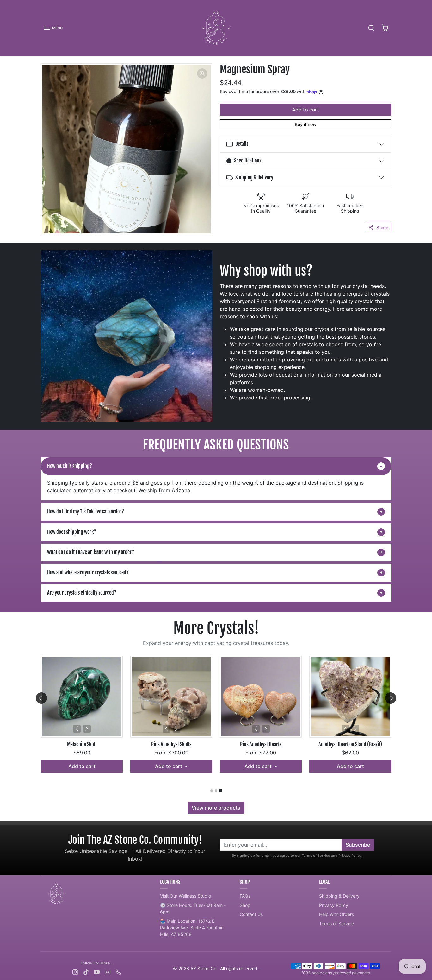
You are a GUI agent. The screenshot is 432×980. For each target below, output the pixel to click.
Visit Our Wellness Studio (185, 896)
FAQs (245, 896)
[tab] (211, 790)
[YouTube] (96, 971)
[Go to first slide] (390, 698)
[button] (53, 28)
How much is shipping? (69, 466)
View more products (216, 808)
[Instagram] (75, 971)
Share (382, 227)
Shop (245, 905)
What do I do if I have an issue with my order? (90, 552)
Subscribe (358, 845)
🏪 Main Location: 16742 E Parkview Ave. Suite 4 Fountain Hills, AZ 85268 (192, 927)
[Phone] (118, 971)
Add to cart (305, 109)
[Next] (87, 729)
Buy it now (306, 124)
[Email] (107, 971)
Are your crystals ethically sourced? (81, 592)
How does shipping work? (71, 532)
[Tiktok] (86, 971)
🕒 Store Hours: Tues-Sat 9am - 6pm (193, 908)
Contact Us (251, 914)
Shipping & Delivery (339, 896)
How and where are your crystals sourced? (88, 572)
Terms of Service (316, 855)
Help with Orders (336, 914)
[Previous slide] (41, 698)
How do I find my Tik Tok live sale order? (85, 511)
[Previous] (77, 729)
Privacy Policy (349, 855)
